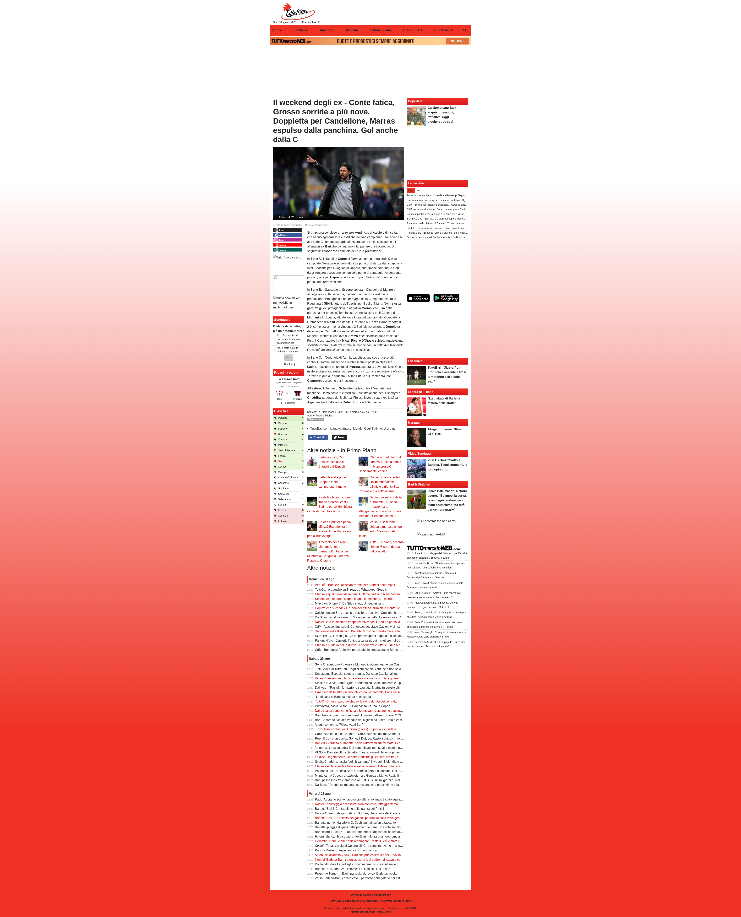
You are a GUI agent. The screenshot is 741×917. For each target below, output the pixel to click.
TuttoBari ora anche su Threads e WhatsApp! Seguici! (351, 589)
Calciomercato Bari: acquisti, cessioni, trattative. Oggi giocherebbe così (363, 612)
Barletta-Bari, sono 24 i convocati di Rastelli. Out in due (352, 869)
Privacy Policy (382, 894)
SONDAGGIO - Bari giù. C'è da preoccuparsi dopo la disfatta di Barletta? (364, 636)
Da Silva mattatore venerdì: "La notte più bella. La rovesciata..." (358, 617)
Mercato (414, 422)
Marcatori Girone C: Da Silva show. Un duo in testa (349, 603)
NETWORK (336, 901)
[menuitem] (465, 30)
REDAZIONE (352, 901)
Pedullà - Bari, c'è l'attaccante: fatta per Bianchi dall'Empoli (332, 462)
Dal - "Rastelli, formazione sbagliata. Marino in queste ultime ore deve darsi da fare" (375, 687)
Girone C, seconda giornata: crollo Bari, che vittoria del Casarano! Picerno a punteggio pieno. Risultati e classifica (392, 813)
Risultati (288, 364)
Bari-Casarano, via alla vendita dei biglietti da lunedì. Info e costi (359, 720)
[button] (288, 358)
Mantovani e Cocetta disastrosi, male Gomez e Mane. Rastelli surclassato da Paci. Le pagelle (378, 775)
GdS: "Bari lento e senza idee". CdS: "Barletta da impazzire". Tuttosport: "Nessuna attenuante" (379, 733)
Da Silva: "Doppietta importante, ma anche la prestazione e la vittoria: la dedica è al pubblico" (378, 784)
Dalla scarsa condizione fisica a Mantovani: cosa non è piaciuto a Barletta (365, 710)
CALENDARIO (369, 901)
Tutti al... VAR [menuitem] (412, 30)
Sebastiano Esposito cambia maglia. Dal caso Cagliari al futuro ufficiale (364, 673)
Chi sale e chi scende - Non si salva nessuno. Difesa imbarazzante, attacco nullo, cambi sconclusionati (385, 766)
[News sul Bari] (298, 11)
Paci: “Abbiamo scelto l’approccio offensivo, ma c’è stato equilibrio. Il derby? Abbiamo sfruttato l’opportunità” (388, 799)
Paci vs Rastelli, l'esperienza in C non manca (346, 850)
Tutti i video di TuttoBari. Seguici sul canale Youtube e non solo (358, 669)
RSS (408, 901)
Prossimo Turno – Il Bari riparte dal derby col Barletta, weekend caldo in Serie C (369, 873)
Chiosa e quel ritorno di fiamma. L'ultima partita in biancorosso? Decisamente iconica (373, 594)
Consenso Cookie (360, 894)
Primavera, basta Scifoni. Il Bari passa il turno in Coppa (352, 706)
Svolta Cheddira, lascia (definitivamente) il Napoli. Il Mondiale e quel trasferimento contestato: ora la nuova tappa (392, 761)
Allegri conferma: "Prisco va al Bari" (339, 724)
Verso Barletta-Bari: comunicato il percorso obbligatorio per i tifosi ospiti (363, 878)
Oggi (411, 190)
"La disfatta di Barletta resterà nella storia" (343, 696)
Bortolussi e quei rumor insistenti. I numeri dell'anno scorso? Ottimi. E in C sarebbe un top (376, 715)
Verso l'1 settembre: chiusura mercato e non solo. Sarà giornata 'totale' (363, 678)
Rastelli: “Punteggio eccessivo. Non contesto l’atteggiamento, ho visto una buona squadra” (376, 804)
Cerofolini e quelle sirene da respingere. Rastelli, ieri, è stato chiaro (361, 841)
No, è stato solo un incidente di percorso (288, 349)
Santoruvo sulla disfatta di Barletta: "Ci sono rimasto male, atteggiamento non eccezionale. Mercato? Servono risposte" (380, 507)
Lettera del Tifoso (420, 391)
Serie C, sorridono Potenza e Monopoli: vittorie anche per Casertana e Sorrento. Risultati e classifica (383, 664)
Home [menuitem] (277, 30)
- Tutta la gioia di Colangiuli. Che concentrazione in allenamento (363, 845)
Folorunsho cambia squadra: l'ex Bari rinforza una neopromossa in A (361, 836)
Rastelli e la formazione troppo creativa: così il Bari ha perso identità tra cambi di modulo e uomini (381, 622)
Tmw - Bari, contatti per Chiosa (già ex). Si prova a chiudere (355, 729)
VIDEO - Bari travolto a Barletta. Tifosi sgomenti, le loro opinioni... (359, 752)
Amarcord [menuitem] (327, 30)
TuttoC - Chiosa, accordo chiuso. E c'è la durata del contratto (387, 546)
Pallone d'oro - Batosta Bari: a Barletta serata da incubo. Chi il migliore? (364, 771)
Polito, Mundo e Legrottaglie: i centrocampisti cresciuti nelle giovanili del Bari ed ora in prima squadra (384, 864)
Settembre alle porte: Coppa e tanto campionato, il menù (332, 482)
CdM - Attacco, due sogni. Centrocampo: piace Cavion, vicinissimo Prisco (365, 626)
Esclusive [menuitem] (301, 30)
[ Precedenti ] (288, 402)
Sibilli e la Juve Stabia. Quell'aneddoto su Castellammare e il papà (360, 683)
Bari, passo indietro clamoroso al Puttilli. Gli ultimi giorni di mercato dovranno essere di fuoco (378, 780)
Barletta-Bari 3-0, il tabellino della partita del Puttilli (349, 808)
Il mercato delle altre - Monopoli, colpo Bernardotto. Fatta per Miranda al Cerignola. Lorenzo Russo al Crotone (328, 551)
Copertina (415, 101)
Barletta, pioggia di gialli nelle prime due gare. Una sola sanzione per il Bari (366, 827)
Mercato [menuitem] (352, 30)
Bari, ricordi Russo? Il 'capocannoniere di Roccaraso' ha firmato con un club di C (370, 831)
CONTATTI (386, 901)
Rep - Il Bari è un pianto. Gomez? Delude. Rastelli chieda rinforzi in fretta (364, 738)
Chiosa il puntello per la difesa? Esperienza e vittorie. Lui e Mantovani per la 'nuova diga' (375, 645)
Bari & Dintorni (419, 484)
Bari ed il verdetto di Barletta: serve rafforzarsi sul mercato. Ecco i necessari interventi (373, 743)
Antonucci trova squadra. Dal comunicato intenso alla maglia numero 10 (364, 747)
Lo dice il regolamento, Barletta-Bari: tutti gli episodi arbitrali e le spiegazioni (367, 757)
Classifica (281, 411)
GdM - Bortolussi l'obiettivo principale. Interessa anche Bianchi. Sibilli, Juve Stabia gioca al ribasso (382, 649)
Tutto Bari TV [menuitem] (443, 30)
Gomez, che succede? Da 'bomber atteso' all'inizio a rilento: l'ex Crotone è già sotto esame (376, 608)
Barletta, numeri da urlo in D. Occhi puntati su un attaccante (355, 822)
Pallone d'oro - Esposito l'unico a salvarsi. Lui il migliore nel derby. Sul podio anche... (373, 640)
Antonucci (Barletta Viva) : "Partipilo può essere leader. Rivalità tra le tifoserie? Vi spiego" (375, 855)
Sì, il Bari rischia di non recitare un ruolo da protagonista (288, 339)
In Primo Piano (326, 411)
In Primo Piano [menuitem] (380, 30)
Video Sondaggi (419, 453)
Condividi (319, 437)
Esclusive (415, 361)
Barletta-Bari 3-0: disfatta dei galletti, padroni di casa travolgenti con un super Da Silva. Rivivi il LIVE (383, 818)
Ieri (418, 190)
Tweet (341, 437)
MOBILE (399, 901)
